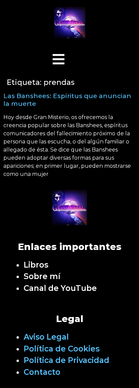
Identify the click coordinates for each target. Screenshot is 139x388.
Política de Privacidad (66, 360)
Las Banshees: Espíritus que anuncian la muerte (67, 100)
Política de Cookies (62, 348)
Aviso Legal (46, 337)
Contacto (42, 372)
